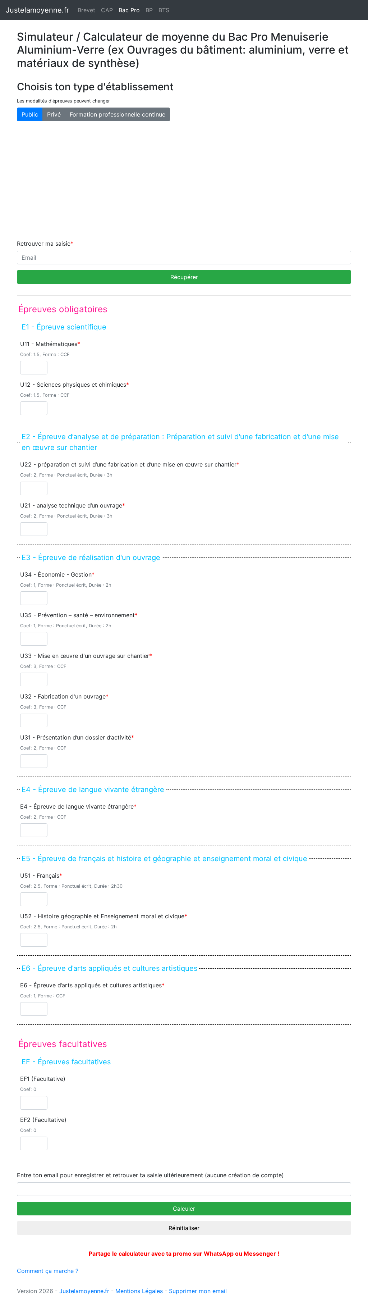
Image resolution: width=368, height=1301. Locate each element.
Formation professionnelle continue (117, 114)
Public (30, 114)
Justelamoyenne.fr (37, 10)
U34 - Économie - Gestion (56, 574)
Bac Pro (131, 10)
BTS (163, 10)
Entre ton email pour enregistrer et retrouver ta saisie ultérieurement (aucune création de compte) (150, 1175)
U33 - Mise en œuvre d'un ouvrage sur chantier (84, 655)
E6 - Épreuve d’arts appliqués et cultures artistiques (91, 985)
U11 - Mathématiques (48, 343)
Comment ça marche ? (47, 1270)
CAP (107, 10)
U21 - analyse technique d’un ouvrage (71, 505)
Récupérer (184, 277)
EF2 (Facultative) (43, 1119)
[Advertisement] (184, 180)
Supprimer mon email (198, 1291)
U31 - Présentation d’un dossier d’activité (75, 737)
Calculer (184, 1208)
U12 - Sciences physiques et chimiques (73, 384)
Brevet (86, 10)
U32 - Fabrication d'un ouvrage (63, 696)
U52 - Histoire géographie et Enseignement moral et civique (102, 916)
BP (149, 10)
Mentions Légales (139, 1291)
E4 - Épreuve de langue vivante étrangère (77, 806)
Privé (54, 114)
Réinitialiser (184, 1228)
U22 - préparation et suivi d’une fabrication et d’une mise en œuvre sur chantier (128, 464)
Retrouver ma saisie (43, 243)
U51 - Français (39, 875)
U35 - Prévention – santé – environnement (77, 615)
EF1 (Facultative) (42, 1078)
